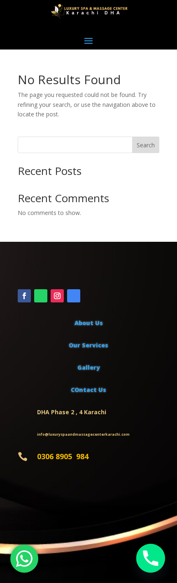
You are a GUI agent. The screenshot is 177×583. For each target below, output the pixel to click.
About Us (89, 323)
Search (146, 145)
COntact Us (88, 390)
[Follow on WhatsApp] (40, 295)
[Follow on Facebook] (24, 295)
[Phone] (150, 558)
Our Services (88, 345)
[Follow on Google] (73, 295)
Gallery (88, 367)
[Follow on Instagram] (57, 295)
